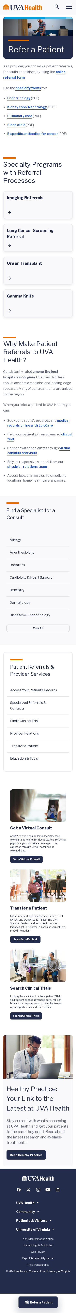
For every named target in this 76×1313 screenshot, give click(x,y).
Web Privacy (38, 1251)
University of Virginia (33, 1229)
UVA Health (25, 1203)
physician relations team (27, 467)
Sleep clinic (16, 125)
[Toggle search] (57, 6)
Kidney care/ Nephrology (27, 107)
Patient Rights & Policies (38, 1245)
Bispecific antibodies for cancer (32, 134)
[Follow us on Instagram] (38, 1189)
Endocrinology (18, 98)
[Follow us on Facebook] (18, 1189)
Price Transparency (38, 1264)
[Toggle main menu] (68, 6)
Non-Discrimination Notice (38, 1238)
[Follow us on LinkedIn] (57, 1189)
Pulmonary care (19, 116)
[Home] (22, 7)
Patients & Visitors (31, 1221)
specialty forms (28, 88)
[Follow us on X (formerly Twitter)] (28, 1189)
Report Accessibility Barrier (38, 1258)
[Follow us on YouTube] (47, 1189)
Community (25, 1212)
